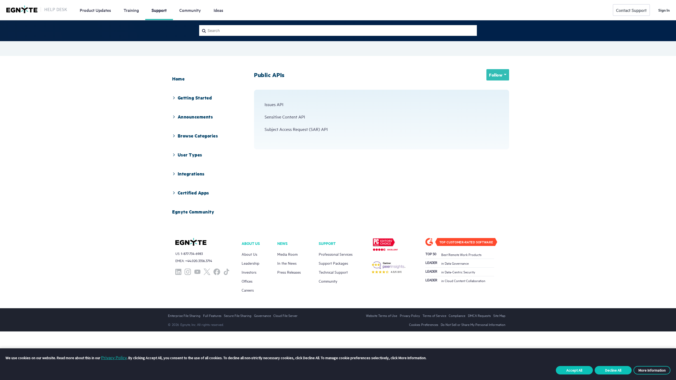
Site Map (499, 315)
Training (131, 10)
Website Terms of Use (381, 315)
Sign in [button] (664, 10)
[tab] (178, 78)
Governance (262, 315)
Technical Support (333, 271)
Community (190, 10)
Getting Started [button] (195, 97)
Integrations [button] (191, 173)
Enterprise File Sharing (184, 315)
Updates (95, 10)
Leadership (250, 262)
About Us (249, 253)
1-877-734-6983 (192, 253)
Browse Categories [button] (198, 135)
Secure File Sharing (237, 315)
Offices (247, 280)
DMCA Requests (479, 315)
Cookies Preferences (423, 324)
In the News (287, 262)
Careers (248, 289)
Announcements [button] (195, 116)
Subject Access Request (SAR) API (296, 129)
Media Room (287, 253)
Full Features (212, 315)
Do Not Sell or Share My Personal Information (473, 324)
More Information (652, 370)
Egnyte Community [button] (193, 211)
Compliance (457, 315)
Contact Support (631, 10)
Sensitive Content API (285, 117)
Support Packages (333, 262)
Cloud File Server (285, 315)
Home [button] (178, 78)
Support (159, 10)
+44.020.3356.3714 (198, 260)
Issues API (274, 104)
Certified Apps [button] (193, 192)
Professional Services (336, 253)
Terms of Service (434, 315)
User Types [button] (190, 154)
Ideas (218, 10)
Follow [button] (496, 75)
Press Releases (289, 271)
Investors (249, 271)
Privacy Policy (114, 357)
